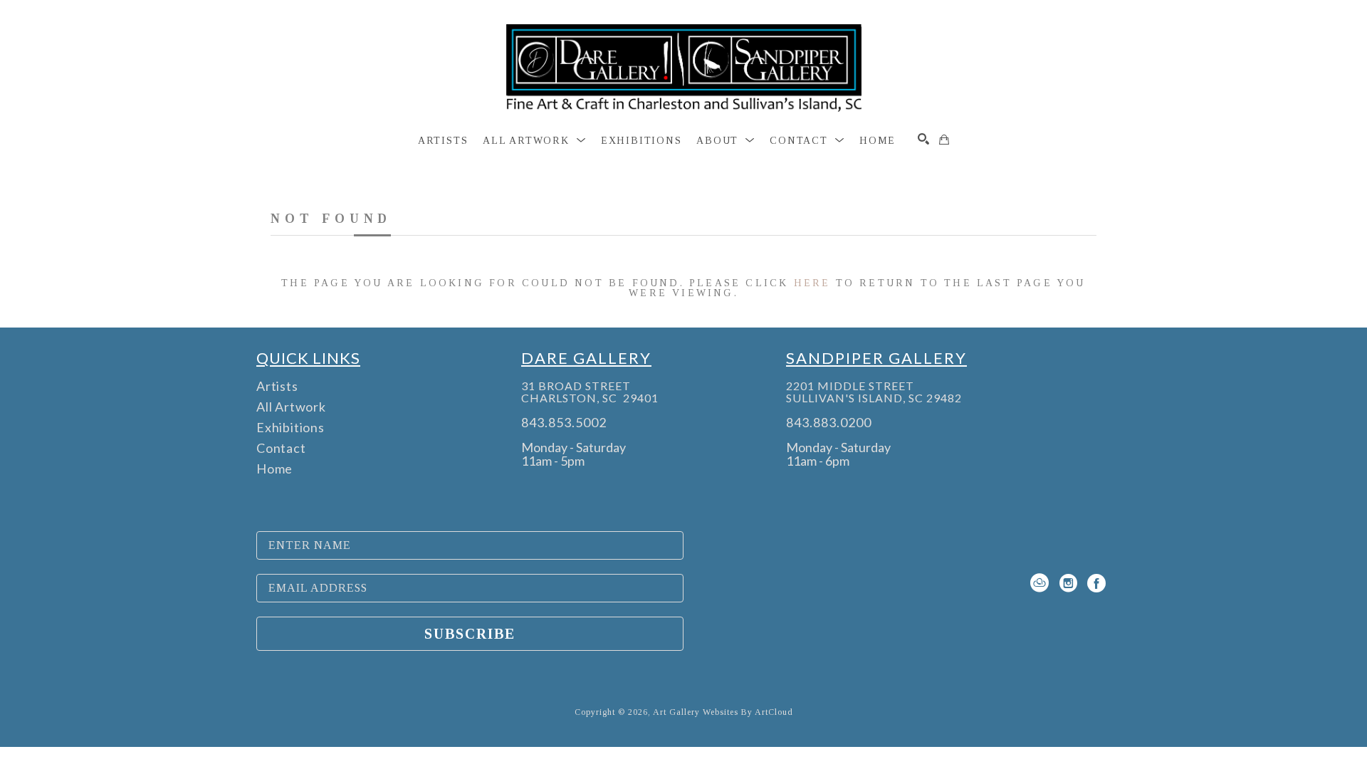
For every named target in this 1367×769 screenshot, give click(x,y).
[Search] (923, 139)
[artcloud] (1039, 583)
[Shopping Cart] (944, 139)
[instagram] (1068, 583)
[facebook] (1096, 583)
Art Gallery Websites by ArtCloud (723, 712)
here (812, 283)
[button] (534, 141)
